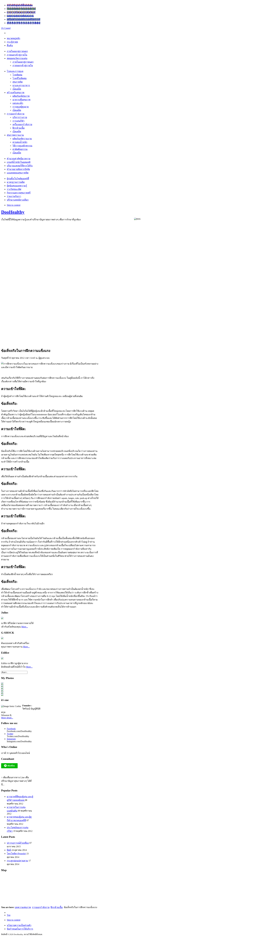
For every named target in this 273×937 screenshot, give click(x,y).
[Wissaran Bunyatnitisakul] (2, 684)
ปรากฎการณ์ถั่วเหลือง (18, 843)
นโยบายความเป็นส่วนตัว (19, 925)
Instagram (11, 739)
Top (8, 915)
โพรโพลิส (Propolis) (16, 853)
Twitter (10, 734)
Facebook (11, 728)
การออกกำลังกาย (40, 907)
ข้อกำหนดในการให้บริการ (20, 929)
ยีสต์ (9, 850)
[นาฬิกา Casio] (2, 638)
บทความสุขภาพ (23, 907)
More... (24, 627)
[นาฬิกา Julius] (2, 618)
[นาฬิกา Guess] (2, 658)
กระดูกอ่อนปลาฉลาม (17, 860)
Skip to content (13, 205)
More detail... (7, 718)
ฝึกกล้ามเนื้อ (57, 907)
